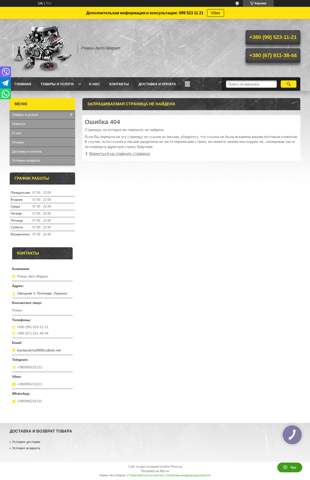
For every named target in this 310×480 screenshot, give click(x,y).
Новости (18, 124)
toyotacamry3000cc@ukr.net (39, 350)
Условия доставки (26, 442)
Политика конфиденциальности (189, 475)
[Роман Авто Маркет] (41, 48)
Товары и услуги (57, 84)
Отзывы (18, 142)
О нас (94, 84)
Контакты (119, 84)
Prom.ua (176, 466)
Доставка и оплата (157, 84)
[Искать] (288, 84)
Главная (23, 84)
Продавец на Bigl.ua (155, 471)
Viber (215, 13)
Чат (293, 467)
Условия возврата (26, 160)
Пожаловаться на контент (146, 475)
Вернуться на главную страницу (119, 153)
